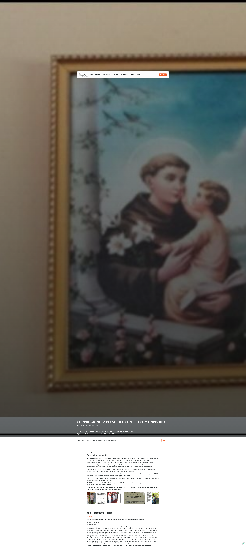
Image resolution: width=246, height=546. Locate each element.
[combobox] (153, 74)
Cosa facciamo (107, 74)
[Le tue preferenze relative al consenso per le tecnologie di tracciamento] (244, 544)
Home (91, 74)
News (132, 74)
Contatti (138, 74)
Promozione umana (91, 440)
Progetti (83, 440)
